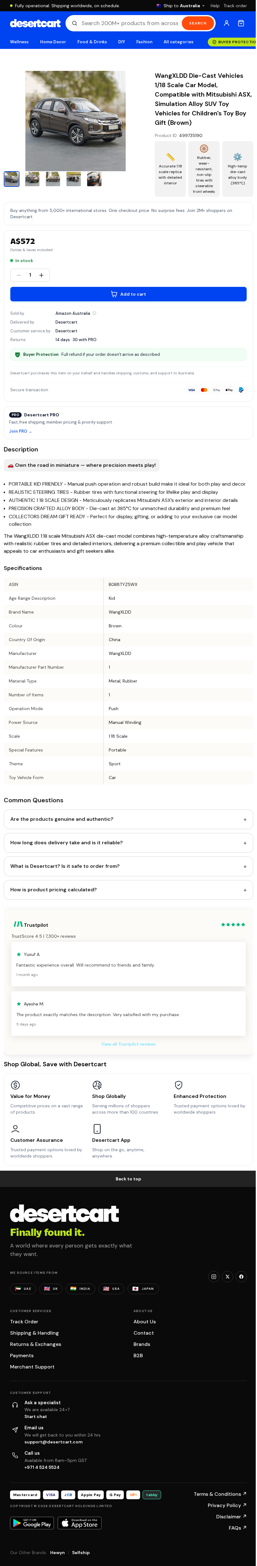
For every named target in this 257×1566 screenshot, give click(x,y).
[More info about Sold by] (94, 313)
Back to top (128, 1179)
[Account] (227, 23)
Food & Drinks (92, 42)
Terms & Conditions (220, 1494)
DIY (121, 42)
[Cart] (241, 23)
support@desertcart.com (53, 1442)
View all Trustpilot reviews (128, 1044)
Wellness (19, 42)
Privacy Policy (227, 1505)
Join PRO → (20, 431)
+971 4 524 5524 (42, 1467)
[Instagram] (213, 1276)
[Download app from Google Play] (32, 1523)
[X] (227, 1276)
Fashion (144, 42)
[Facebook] (241, 1276)
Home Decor (53, 42)
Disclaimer (231, 1516)
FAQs (238, 1528)
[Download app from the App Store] (80, 1523)
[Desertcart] (35, 23)
